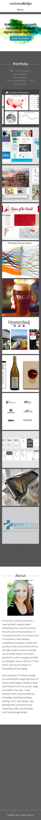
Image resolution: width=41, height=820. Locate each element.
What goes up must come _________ (18, 785)
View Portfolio (20, 38)
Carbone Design (20, 4)
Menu (20, 9)
